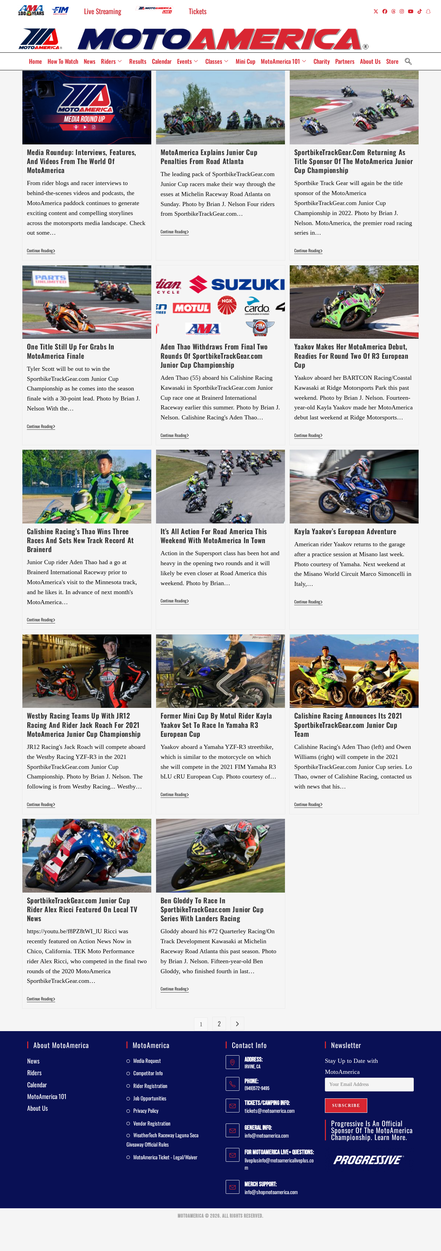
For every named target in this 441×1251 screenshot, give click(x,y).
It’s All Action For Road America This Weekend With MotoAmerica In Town (214, 535)
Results (137, 61)
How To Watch (63, 61)
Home (35, 61)
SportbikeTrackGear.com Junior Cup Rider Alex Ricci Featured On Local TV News (82, 909)
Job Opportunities (149, 1098)
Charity (322, 61)
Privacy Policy (145, 1110)
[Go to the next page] (237, 1023)
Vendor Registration (152, 1123)
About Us (370, 61)
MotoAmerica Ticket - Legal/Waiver (165, 1157)
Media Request (147, 1060)
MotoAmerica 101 (280, 61)
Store (392, 61)
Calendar (162, 61)
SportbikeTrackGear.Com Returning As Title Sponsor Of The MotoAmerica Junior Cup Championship (353, 161)
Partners (345, 61)
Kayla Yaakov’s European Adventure (345, 531)
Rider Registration (150, 1085)
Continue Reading (41, 250)
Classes (213, 61)
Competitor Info (148, 1073)
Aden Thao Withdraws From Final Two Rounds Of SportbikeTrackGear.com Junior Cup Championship (214, 355)
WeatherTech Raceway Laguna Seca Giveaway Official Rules (162, 1139)
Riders (108, 61)
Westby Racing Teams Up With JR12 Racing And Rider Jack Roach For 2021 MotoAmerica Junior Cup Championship (84, 724)
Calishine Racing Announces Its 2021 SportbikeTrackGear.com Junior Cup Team (348, 724)
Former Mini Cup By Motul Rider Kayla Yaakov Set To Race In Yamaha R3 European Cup (216, 724)
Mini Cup (245, 61)
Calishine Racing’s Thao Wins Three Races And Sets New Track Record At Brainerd (80, 540)
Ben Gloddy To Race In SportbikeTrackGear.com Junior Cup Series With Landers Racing (212, 909)
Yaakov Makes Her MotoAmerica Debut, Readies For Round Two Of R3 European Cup (351, 355)
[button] (408, 61)
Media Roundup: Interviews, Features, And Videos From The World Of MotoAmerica (82, 161)
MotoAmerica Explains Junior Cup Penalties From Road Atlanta (209, 156)
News (89, 61)
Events (184, 61)
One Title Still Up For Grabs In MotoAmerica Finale (71, 350)
